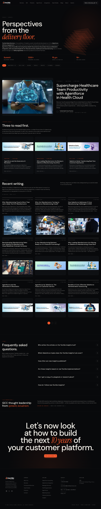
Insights (44, 497)
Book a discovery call (90, 2)
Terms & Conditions (85, 504)
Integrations (47, 2)
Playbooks (50, 65)
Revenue (29, 65)
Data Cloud (21, 65)
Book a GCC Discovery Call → (58, 405)
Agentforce (39, 2)
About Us (26, 480)
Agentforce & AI (12, 65)
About (66, 2)
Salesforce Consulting (47, 480)
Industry (43, 65)
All (4, 65)
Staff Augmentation (47, 487)
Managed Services (46, 485)
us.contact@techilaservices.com (68, 485)
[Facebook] (12, 491)
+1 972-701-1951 (64, 481)
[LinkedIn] (6, 491)
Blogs (62, 2)
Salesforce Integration (47, 483)
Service (36, 65)
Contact (26, 492)
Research (58, 65)
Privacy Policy (75, 504)
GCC (27, 2)
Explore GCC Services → (43, 405)
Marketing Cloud (46, 492)
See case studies (49, 456)
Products (32, 2)
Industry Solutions (46, 495)
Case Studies (55, 2)
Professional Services (29, 485)
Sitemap (94, 504)
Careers (72, 2)
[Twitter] (9, 491)
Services (22, 2)
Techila (4, 17)
